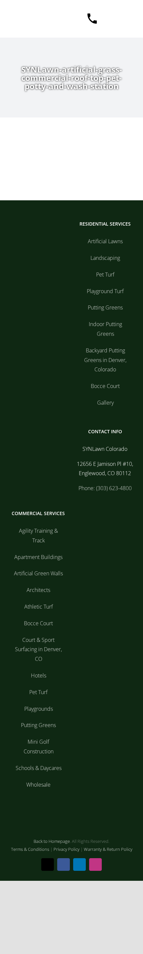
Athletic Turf (38, 606)
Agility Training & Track (38, 535)
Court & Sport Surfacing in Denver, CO (38, 649)
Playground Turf (105, 291)
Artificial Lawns (105, 241)
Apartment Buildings (38, 557)
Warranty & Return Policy (108, 849)
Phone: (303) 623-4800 (105, 488)
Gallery (105, 402)
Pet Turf (105, 274)
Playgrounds (38, 708)
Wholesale (38, 784)
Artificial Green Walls (38, 573)
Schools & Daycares (39, 768)
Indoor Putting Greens (105, 328)
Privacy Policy (66, 849)
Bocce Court (105, 386)
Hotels (38, 675)
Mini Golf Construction (39, 746)
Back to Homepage (52, 841)
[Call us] (87, 18)
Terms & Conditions (30, 849)
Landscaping (105, 258)
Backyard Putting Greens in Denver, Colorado (105, 360)
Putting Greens (105, 307)
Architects (38, 590)
